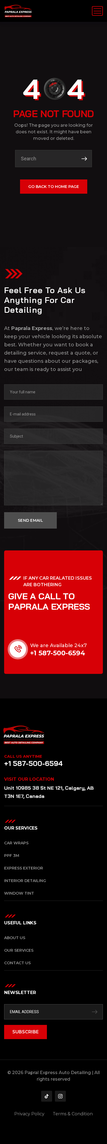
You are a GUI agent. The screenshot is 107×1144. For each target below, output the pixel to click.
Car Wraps (16, 843)
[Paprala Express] (18, 11)
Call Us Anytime (23, 756)
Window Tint (19, 893)
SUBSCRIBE (25, 1031)
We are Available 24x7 (58, 645)
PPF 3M (11, 855)
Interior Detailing (25, 880)
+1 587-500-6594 (57, 653)
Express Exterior (23, 868)
